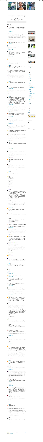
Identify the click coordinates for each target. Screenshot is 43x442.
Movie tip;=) (29, 76)
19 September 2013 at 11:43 (11, 56)
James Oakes (10, 329)
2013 (28, 72)
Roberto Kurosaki (10, 207)
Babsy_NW (9, 212)
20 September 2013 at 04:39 (11, 234)
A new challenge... (30, 80)
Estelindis (9, 96)
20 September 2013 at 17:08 (11, 285)
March (29, 110)
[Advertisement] (16, 428)
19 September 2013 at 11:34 (11, 43)
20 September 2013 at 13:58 (11, 255)
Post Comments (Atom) (11, 433)
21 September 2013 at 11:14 (11, 369)
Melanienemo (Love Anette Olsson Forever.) (12, 242)
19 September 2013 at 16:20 (11, 140)
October (29, 74)
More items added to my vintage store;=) (32, 87)
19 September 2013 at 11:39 (11, 49)
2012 (28, 112)
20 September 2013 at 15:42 (11, 273)
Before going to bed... (30, 97)
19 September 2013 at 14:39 (11, 104)
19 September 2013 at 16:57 (11, 148)
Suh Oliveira (10, 302)
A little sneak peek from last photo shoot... (32, 84)
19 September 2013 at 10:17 (11, 31)
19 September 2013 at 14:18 (11, 88)
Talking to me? (30, 89)
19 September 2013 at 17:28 (11, 157)
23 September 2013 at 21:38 (11, 385)
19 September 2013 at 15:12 (11, 123)
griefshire (9, 254)
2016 (28, 70)
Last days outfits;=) (30, 91)
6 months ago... (30, 78)
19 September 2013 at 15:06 (11, 116)
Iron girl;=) (29, 101)
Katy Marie (9, 189)
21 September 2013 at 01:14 (11, 335)
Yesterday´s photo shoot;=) (31, 85)
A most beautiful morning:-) (31, 83)
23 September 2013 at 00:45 (11, 381)
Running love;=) (30, 103)
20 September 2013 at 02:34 (11, 227)
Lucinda (9, 65)
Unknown (9, 74)
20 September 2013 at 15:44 (11, 276)
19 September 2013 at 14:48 (11, 111)
